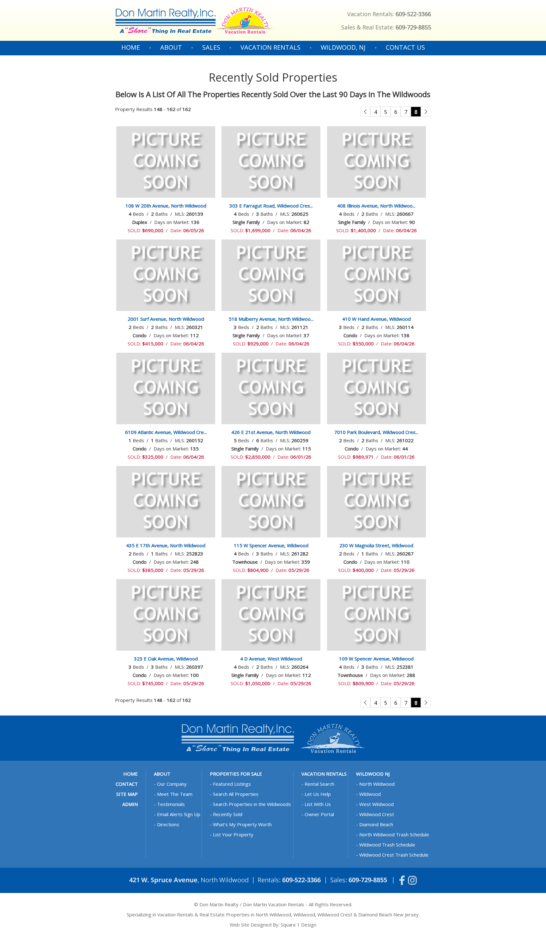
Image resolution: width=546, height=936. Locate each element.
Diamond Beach (376, 824)
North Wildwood (377, 784)
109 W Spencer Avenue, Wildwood (376, 658)
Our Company (172, 784)
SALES (211, 47)
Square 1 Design (298, 924)
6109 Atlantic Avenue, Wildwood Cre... (166, 432)
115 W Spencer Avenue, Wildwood (271, 545)
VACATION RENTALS (270, 47)
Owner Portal (319, 814)
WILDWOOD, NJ (343, 47)
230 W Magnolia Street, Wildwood (376, 545)
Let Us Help (318, 794)
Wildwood (370, 794)
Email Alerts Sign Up (178, 814)
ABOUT (171, 47)
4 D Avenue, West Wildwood (271, 658)
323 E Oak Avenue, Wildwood (166, 658)
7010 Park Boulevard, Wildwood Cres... (376, 432)
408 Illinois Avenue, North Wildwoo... (376, 205)
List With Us (318, 804)
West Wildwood (376, 804)
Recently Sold (227, 814)
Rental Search (319, 784)
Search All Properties (235, 794)
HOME (130, 47)
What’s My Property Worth (242, 824)
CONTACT (127, 784)
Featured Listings (232, 784)
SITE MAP (127, 794)
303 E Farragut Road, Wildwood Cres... (271, 205)
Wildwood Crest (376, 814)
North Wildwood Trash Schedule (394, 834)
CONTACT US (405, 47)
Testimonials (171, 804)
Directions (168, 824)
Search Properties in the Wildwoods (252, 804)
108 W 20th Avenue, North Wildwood (165, 205)
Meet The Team (174, 794)
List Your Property (233, 834)
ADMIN (130, 804)
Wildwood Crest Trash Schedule (393, 855)
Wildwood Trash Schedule (387, 844)
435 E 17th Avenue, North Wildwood (165, 545)
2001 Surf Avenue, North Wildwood (166, 319)
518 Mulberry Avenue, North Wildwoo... (271, 319)
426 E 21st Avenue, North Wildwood (271, 432)
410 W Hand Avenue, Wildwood (376, 319)
